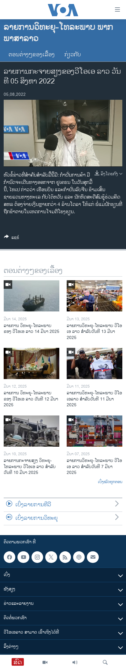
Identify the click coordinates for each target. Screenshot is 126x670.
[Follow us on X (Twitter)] (51, 557)
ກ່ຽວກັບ (73, 54)
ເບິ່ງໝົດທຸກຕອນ (110, 482)
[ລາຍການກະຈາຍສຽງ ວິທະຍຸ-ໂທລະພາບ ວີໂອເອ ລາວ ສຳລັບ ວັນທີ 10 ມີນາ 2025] (31, 431)
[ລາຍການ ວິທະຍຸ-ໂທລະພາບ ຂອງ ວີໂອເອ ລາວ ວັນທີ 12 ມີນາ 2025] (31, 363)
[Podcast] (79, 557)
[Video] (45, 662)
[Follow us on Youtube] (23, 557)
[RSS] (65, 557)
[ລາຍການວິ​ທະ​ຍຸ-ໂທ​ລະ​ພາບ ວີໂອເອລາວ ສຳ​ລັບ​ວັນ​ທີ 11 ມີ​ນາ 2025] (94, 363)
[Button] (11, 238)
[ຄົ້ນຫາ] (105, 662)
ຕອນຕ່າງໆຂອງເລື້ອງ (32, 54)
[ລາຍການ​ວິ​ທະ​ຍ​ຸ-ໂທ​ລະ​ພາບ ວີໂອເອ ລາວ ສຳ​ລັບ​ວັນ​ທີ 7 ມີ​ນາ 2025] (94, 431)
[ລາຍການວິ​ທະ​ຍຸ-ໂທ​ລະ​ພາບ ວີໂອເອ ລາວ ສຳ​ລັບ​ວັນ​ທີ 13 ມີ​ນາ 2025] (94, 295)
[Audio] (75, 662)
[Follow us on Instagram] (37, 557)
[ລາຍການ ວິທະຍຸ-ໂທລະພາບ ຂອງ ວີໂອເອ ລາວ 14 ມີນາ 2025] (31, 295)
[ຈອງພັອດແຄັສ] (92, 557)
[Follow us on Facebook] (9, 557)
